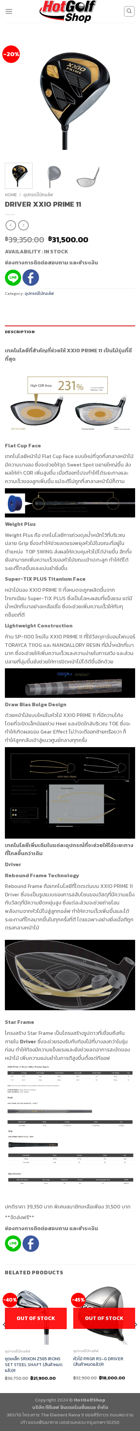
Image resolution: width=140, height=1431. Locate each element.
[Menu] (9, 11)
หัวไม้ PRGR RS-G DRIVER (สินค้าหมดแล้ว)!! (98, 1361)
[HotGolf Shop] (68, 11)
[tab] (70, 331)
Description (20, 332)
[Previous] (15, 97)
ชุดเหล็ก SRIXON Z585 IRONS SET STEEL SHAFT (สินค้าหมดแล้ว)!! (34, 1364)
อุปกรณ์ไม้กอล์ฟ (38, 194)
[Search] (129, 11)
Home (11, 194)
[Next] (124, 97)
